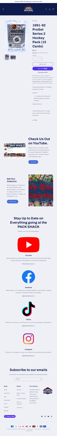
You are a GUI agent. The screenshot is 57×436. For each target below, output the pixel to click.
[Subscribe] (40, 379)
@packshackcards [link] (27, 296)
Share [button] (35, 120)
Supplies (6, 407)
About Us (19, 389)
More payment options (43, 72)
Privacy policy (38, 429)
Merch (5, 403)
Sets (5, 396)
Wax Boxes (7, 393)
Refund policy (30, 429)
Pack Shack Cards (27, 264)
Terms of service (46, 429)
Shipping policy (29, 430)
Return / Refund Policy (21, 394)
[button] (3, 9)
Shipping (34, 52)
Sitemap (6, 410)
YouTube (33, 162)
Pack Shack (13, 429)
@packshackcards (27, 326)
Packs (5, 389)
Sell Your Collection (19, 403)
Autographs (7, 400)
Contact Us (12, 201)
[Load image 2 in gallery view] (13, 57)
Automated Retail (21, 398)
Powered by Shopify (20, 429)
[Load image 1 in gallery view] (7, 57)
